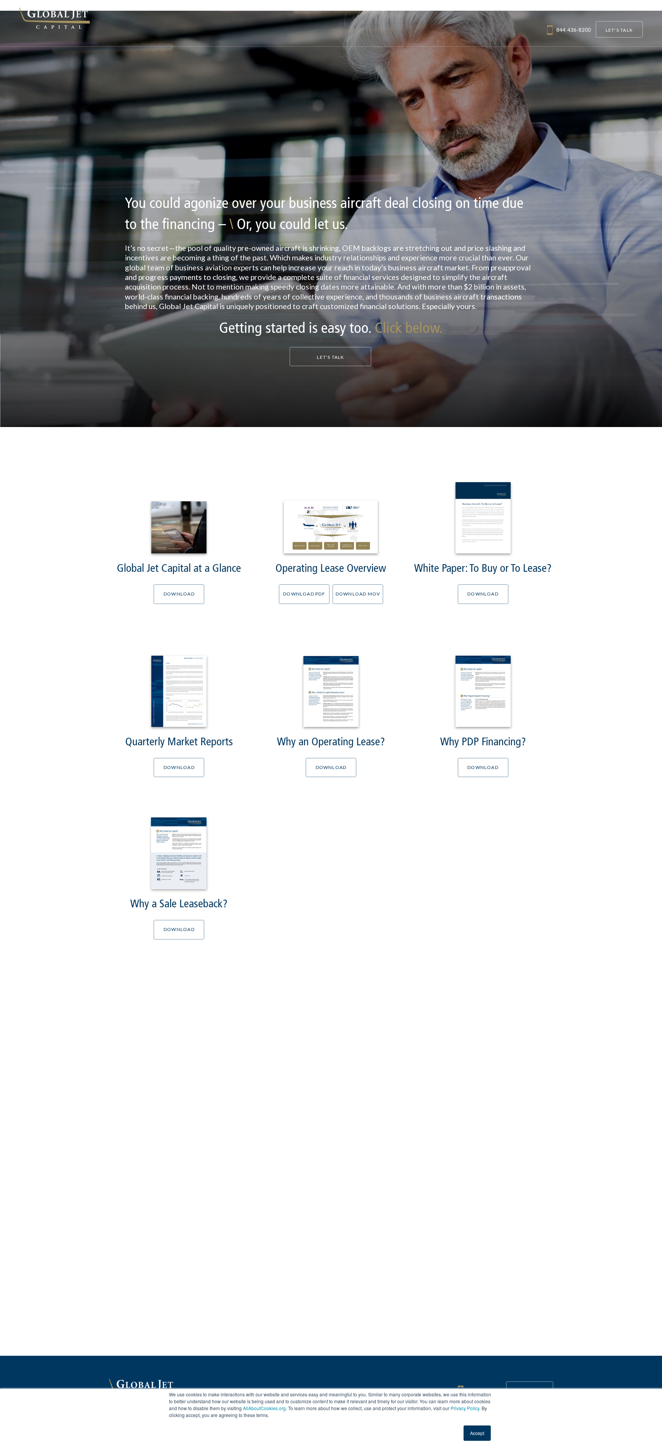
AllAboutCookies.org (264, 1408)
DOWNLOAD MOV (358, 594)
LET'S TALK (619, 30)
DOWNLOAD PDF (304, 594)
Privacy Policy (465, 1408)
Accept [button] (477, 1433)
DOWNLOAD (179, 594)
